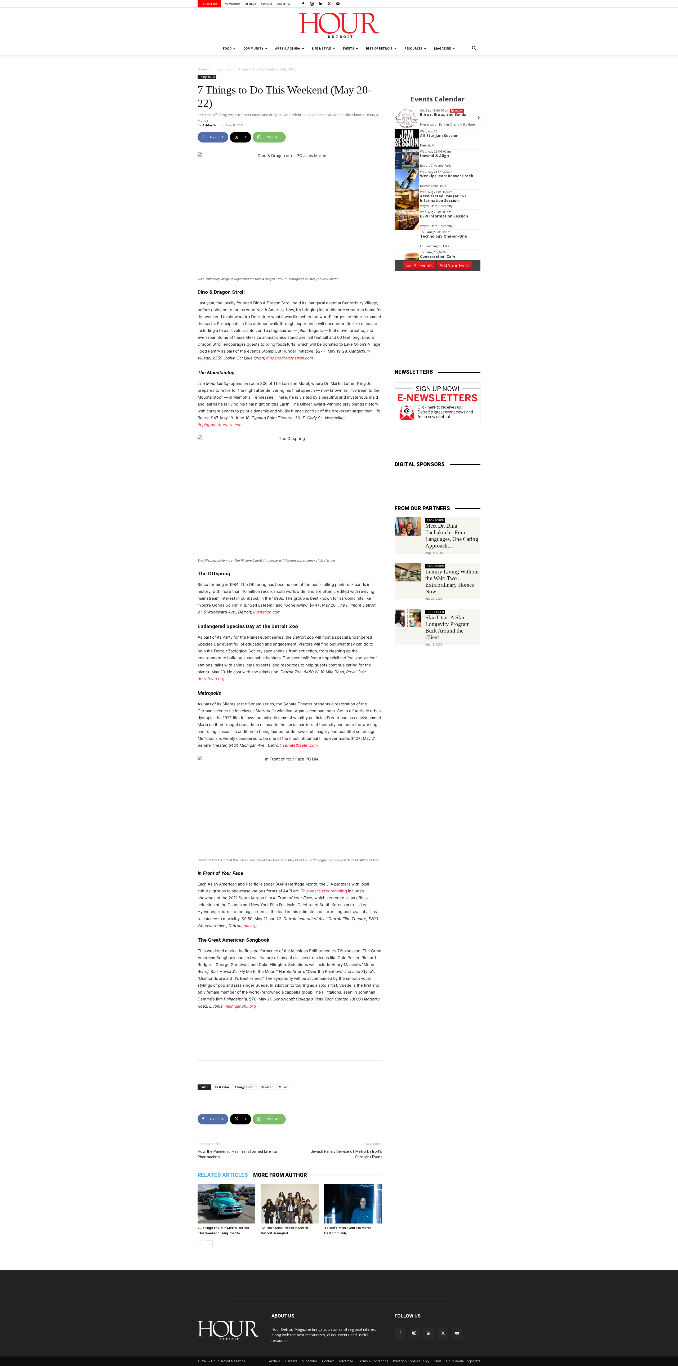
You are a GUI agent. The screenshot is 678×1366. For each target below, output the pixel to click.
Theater (266, 1087)
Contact (266, 4)
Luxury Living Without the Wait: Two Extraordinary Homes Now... (452, 581)
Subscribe (210, 4)
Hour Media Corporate (463, 1361)
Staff (437, 1361)
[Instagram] (312, 3)
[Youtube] (338, 3)
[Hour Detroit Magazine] (339, 25)
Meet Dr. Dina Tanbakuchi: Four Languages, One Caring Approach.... (451, 536)
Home (202, 69)
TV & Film (221, 1087)
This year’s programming (324, 890)
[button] (474, 48)
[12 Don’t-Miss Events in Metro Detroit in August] (290, 1203)
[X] (329, 3)
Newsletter (232, 4)
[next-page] (209, 1243)
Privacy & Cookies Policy (411, 1361)
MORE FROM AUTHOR (280, 1175)
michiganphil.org (240, 1006)
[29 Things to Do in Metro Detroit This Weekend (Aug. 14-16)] (226, 1203)
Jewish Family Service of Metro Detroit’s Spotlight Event (346, 1154)
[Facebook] (303, 3)
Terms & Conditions (373, 1361)
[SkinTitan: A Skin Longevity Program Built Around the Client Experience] (408, 618)
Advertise (284, 4)
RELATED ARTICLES (223, 1175)
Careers (291, 1361)
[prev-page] (201, 1243)
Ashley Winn (212, 125)
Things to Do (221, 69)
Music (283, 1087)
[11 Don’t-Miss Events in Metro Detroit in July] (353, 1203)
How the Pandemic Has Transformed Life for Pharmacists (238, 1154)
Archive (250, 4)
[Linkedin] (320, 3)
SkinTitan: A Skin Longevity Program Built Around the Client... (447, 627)
